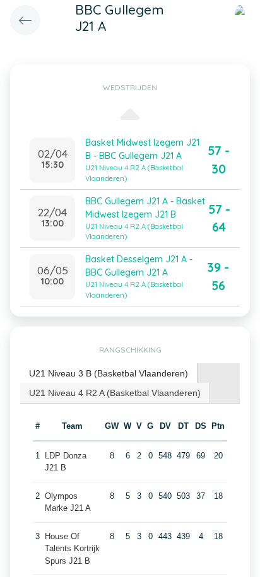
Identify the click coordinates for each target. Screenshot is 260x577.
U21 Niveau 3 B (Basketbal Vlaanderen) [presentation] (108, 373)
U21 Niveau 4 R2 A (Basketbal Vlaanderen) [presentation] (115, 393)
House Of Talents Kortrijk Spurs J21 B (72, 549)
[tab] (109, 373)
